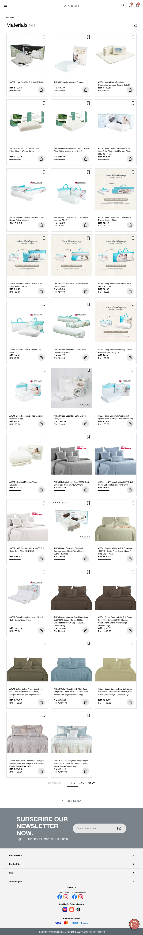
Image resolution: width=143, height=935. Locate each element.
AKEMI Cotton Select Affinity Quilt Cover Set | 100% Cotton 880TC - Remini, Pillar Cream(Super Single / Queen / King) (115, 692)
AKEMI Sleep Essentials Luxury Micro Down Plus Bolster (70, 351)
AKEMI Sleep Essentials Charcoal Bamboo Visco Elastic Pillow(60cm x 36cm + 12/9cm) (69, 551)
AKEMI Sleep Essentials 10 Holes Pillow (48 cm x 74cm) (71, 218)
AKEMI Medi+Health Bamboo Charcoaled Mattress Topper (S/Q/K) (114, 83)
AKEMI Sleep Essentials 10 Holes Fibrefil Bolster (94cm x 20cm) (26, 218)
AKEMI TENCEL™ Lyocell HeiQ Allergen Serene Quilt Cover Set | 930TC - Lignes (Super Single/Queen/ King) (71, 763)
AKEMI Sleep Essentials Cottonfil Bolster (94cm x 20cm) (71, 284)
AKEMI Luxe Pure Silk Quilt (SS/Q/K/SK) (26, 82)
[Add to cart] (41, 89)
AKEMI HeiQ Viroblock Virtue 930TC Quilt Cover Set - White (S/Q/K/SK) (26, 549)
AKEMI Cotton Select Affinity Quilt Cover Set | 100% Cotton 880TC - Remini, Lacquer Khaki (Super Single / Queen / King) (26, 693)
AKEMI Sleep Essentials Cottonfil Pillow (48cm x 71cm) (114, 284)
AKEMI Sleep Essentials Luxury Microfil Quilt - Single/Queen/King (26, 618)
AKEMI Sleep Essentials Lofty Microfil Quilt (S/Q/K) (70, 417)
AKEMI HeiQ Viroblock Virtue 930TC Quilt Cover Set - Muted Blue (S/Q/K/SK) (115, 483)
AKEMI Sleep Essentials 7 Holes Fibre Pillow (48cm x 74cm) (25, 284)
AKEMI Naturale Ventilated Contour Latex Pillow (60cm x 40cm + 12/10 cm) (71, 149)
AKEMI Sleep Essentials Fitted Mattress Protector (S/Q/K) (26, 417)
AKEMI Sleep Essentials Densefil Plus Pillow (25, 351)
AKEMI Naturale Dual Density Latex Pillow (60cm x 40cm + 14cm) (24, 149)
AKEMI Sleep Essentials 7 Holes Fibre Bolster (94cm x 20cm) (114, 218)
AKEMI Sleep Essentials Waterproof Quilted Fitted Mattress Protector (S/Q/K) (115, 417)
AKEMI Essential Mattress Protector (69, 82)
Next (91, 783)
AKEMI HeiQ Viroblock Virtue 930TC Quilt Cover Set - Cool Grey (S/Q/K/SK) (71, 483)
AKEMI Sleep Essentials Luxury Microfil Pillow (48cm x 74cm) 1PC (115, 351)
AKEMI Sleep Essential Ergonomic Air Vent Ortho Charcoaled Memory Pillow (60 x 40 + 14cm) (114, 151)
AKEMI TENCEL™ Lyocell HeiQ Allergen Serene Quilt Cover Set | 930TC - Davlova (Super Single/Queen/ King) (26, 763)
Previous (55, 783)
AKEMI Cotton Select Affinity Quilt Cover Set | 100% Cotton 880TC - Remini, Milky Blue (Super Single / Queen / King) (71, 692)
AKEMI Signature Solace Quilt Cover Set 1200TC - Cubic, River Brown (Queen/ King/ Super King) (115, 551)
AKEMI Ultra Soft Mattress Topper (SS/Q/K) (24, 483)
